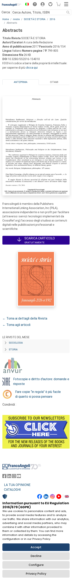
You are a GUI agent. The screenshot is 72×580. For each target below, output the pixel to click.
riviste (16, 19)
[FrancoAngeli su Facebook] (4, 477)
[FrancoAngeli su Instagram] (14, 477)
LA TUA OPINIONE (17, 485)
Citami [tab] (54, 82)
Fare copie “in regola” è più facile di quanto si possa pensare (38, 394)
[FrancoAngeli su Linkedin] (9, 477)
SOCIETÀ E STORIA (34, 19)
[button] (26, 4)
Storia (13, 349)
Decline (36, 556)
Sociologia (16, 342)
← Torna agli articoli (16, 325)
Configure (36, 565)
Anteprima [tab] (20, 82)
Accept (36, 547)
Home (5, 19)
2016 (52, 19)
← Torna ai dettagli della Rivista (24, 318)
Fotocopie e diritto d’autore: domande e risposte (41, 381)
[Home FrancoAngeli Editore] (11, 5)
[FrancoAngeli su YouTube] (19, 477)
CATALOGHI (12, 490)
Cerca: (6, 12)
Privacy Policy (36, 574)
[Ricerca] (68, 12)
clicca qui (32, 67)
